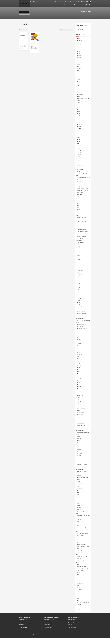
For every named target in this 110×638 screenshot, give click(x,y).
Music (78, 393)
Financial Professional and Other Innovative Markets (82, 235)
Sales (78, 496)
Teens (78, 564)
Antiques (79, 57)
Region (78, 479)
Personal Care (80, 414)
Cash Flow (79, 102)
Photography (79, 438)
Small (78, 521)
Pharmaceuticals (80, 423)
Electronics (79, 181)
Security (78, 503)
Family (78, 209)
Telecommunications (81, 566)
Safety (78, 494)
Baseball (78, 87)
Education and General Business (81, 174)
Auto (78, 70)
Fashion (78, 227)
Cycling (78, 145)
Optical (78, 403)
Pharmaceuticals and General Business (82, 426)
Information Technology (82, 328)
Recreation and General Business (81, 465)
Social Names (21, 624)
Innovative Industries (81, 330)
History (78, 287)
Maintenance (79, 360)
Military (78, 380)
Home (53, 1)
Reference (79, 475)
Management (79, 363)
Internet (78, 337)
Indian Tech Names (81, 324)
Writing (78, 609)
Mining (78, 382)
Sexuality (79, 507)
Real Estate (79, 460)
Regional (79, 481)
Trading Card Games (81, 578)
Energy (78, 186)
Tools (78, 574)
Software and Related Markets (83, 540)
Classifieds (79, 111)
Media (78, 371)
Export (78, 205)
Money (78, 384)
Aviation (78, 77)
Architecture (79, 62)
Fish (78, 244)
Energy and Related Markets (83, 190)
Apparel (78, 59)
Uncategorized (80, 589)
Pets (78, 418)
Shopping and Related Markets (83, 519)
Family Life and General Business (81, 214)
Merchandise (79, 375)
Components (79, 122)
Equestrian (79, 199)
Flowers (78, 248)
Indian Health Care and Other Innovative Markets (83, 317)
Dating (78, 148)
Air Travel (79, 49)
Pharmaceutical (80, 421)
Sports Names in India (81, 544)
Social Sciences (80, 535)
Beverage (79, 89)
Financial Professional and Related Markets (82, 239)
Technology (79, 558)
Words (78, 606)
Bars (78, 85)
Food (78, 251)
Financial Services (80, 242)
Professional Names (22, 625)
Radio (78, 457)
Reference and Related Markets (83, 477)
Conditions (79, 128)
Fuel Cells (79, 255)
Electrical (79, 179)
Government (79, 279)
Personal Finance (80, 416)
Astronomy (79, 68)
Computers (79, 124)
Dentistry (79, 150)
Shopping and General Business (81, 512)
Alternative (79, 51)
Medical (78, 373)
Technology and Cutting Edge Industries (82, 561)
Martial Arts (79, 367)
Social (78, 525)
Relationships (80, 483)
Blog (79, 1)
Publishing (79, 455)
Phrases (78, 440)
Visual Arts (79, 598)
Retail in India (21, 622)
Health (78, 283)
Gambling (79, 259)
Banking (78, 83)
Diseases (79, 158)
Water (78, 600)
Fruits (78, 253)
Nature (78, 397)
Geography (79, 274)
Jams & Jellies (79, 343)
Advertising (79, 44)
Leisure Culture (80, 354)
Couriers (78, 141)
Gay (77, 268)
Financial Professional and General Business (82, 232)
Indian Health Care (81, 311)
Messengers (79, 378)
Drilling (78, 160)
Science (78, 498)
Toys (78, 576)
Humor (78, 300)
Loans (78, 356)
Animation (79, 55)
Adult (78, 42)
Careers (78, 100)
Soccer (78, 523)
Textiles (78, 572)
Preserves (79, 447)
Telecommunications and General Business (82, 569)
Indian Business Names (82, 306)
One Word (79, 401)
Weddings (79, 604)
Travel (78, 585)
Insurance (79, 333)
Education (79, 171)
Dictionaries (79, 152)
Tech (78, 548)
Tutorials (79, 587)
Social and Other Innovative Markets (82, 530)
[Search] (88, 29)
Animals (78, 53)
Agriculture (79, 47)
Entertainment (80, 192)
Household (79, 298)
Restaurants (79, 488)
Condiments (79, 126)
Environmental (80, 196)
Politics (78, 444)
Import (78, 302)
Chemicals (79, 107)
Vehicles (78, 593)
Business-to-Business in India (83, 98)
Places (78, 442)
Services (78, 505)
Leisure (78, 352)
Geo (77, 272)
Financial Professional (81, 229)
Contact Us (75, 1)
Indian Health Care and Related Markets (83, 321)
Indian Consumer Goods (82, 309)
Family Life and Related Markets (81, 222)
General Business (80, 270)
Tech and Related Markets (82, 556)
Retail (78, 490)
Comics (78, 117)
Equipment (79, 201)
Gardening (79, 266)
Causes (78, 105)
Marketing (79, 365)
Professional (79, 451)
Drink (78, 163)
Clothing (78, 113)
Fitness (78, 246)
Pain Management (81, 408)
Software (79, 537)
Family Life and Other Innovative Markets (81, 218)
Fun (77, 257)
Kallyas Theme (33, 634)
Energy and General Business (83, 188)
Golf (78, 276)
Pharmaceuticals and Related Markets (82, 433)
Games (78, 261)
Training (78, 581)
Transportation (80, 583)
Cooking (78, 137)
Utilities (78, 591)
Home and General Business (83, 291)
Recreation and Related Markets (81, 472)
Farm (78, 225)
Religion (78, 486)
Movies (78, 388)
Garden (78, 263)
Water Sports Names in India (83, 602)
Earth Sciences (80, 169)
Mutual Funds (80, 395)
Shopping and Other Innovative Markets (83, 516)
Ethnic (78, 203)
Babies (78, 81)
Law (77, 350)
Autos (78, 74)
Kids (78, 345)
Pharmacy (79, 436)
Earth (78, 167)
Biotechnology (80, 94)
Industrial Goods (80, 326)
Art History (79, 64)
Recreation (79, 462)
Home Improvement (81, 296)
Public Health (79, 453)
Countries (79, 139)
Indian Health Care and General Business (81, 314)
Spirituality (79, 542)
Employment (79, 183)
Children (79, 109)
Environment (79, 194)
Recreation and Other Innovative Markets (81, 468)
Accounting (79, 40)
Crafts (78, 143)
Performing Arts (80, 412)
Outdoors (79, 406)
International (79, 335)
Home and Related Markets (82, 294)
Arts (78, 66)
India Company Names (68, 1)
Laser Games (79, 348)
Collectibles (79, 115)
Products (79, 449)
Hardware (79, 281)
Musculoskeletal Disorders (82, 391)
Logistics (78, 358)
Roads (78, 492)
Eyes (78, 207)
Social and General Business (83, 527)
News (78, 399)
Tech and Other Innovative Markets (82, 553)
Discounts (79, 156)
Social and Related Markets (82, 533)
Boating (78, 96)
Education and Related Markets (83, 177)
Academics (79, 38)
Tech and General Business (82, 550)
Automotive (79, 72)
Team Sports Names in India (83, 546)
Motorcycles (79, 386)
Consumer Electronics (81, 132)
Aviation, (78, 79)
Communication (80, 120)
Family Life (79, 211)
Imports (78, 304)
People (78, 410)
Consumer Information (82, 135)
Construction (79, 130)
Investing (79, 339)
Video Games (79, 596)
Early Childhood (80, 165)
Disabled (79, 154)
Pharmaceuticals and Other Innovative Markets (82, 429)
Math (78, 369)
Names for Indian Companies (59, 1)
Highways (79, 285)
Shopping (79, 509)
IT (77, 341)
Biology (78, 92)
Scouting (79, 501)
